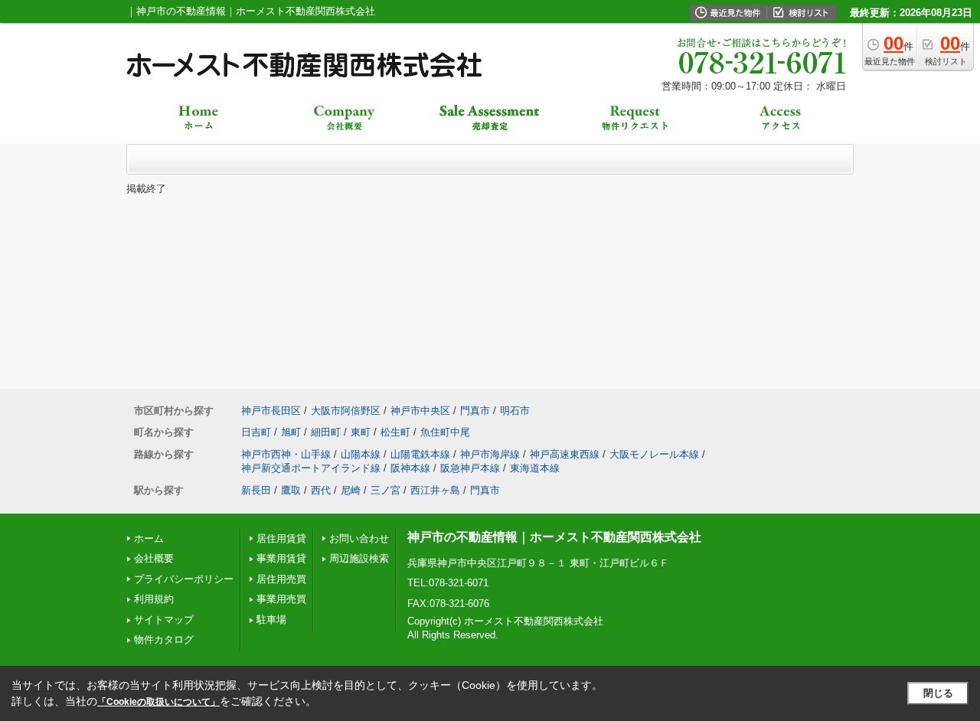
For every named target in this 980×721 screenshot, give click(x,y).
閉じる (938, 693)
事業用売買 (281, 599)
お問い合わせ (359, 538)
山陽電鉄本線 (420, 454)
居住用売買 (281, 579)
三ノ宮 (385, 490)
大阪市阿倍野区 (346, 410)
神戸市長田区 (271, 410)
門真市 (475, 410)
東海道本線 (535, 468)
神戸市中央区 (420, 410)
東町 (361, 432)
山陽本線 (361, 454)
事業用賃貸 (281, 558)
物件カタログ (164, 639)
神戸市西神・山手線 (286, 454)
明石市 (515, 410)
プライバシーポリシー (184, 579)
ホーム (149, 538)
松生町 (395, 432)
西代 (321, 490)
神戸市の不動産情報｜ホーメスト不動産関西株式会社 (554, 536)
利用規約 (154, 599)
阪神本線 (410, 468)
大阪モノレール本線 (654, 454)
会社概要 (154, 558)
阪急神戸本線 (470, 468)
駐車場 (271, 619)
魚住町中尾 (445, 432)
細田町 (326, 432)
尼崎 (351, 490)
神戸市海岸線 (490, 454)
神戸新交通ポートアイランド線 (311, 468)
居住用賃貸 (281, 538)
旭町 (291, 432)
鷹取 (291, 490)
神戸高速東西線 (564, 454)
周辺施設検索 (359, 558)
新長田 (256, 490)
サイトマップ (164, 619)
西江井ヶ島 (435, 490)
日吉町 (256, 432)
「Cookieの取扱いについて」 (158, 702)
